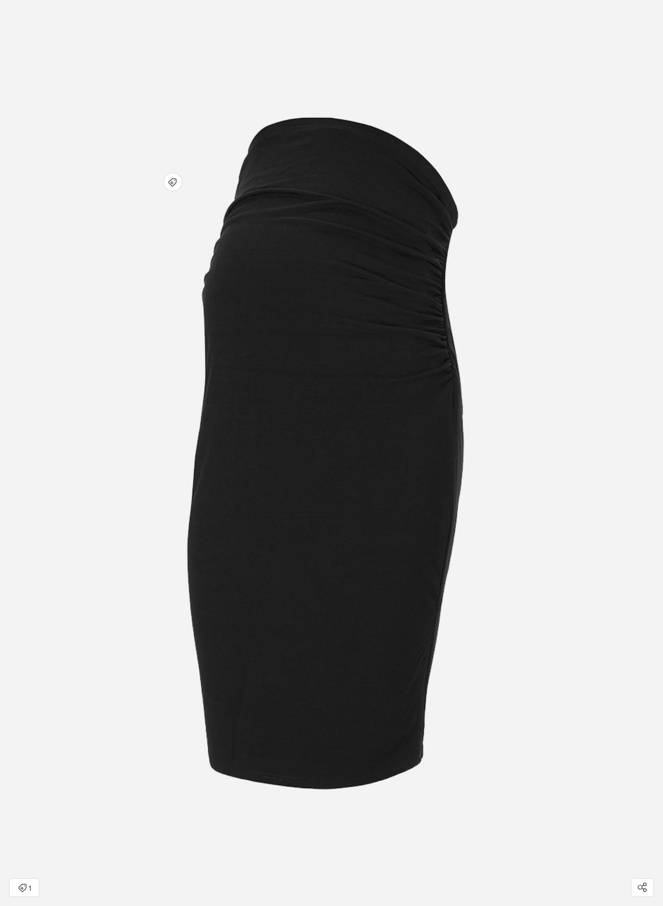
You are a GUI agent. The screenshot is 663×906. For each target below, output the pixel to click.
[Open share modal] (642, 887)
